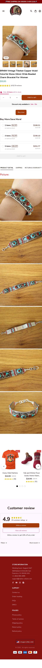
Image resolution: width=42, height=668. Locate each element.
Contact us (16, 592)
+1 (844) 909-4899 (18, 576)
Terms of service (18, 619)
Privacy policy (16, 615)
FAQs (14, 601)
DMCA (14, 605)
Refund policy (17, 631)
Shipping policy (17, 623)
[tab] (17, 486)
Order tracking (17, 596)
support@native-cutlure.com (22, 579)
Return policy (16, 627)
